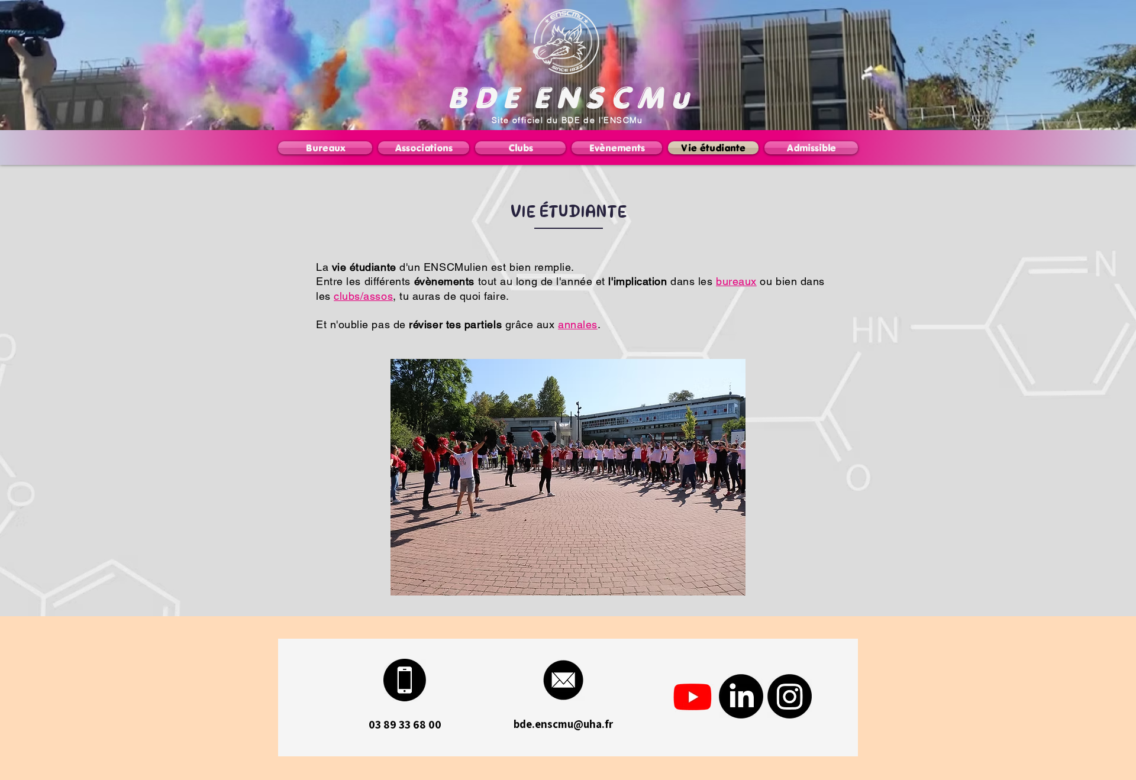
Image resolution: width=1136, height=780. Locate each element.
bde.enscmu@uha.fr (563, 724)
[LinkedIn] (741, 696)
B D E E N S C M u (568, 97)
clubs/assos (363, 296)
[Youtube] (692, 696)
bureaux (736, 281)
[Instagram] (789, 696)
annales (578, 324)
